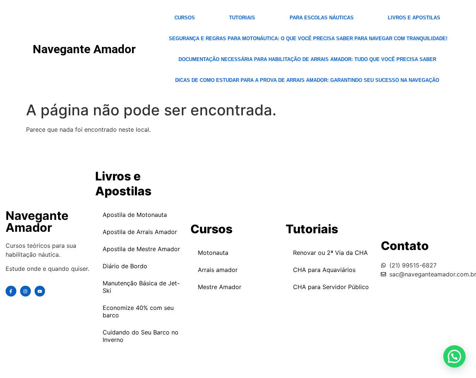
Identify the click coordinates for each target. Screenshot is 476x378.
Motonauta (213, 252)
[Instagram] (25, 291)
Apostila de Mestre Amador (141, 249)
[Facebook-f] (11, 291)
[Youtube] (40, 291)
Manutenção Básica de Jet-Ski (141, 286)
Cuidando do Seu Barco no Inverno (140, 336)
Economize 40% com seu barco (138, 311)
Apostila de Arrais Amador (140, 232)
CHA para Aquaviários (324, 269)
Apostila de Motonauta (135, 214)
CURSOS (184, 17)
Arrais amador (218, 269)
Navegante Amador (84, 49)
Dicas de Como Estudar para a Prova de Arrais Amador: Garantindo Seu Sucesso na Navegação (307, 80)
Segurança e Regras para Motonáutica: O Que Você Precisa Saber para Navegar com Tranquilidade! (308, 38)
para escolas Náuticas (322, 17)
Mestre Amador (219, 287)
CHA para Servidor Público (331, 287)
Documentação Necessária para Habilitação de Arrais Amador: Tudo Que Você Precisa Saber (307, 59)
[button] (454, 356)
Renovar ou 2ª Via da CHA (330, 252)
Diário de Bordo (125, 266)
